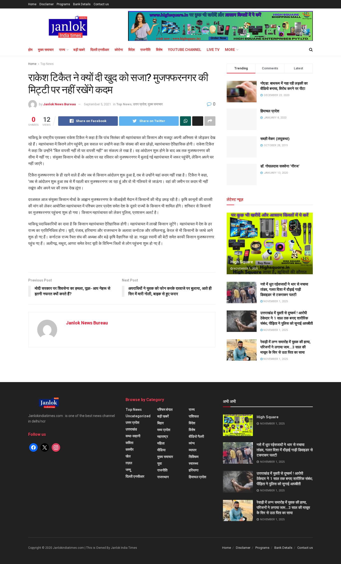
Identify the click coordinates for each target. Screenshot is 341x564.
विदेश (131, 50)
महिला (161, 443)
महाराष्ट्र (162, 436)
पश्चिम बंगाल (164, 410)
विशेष (159, 50)
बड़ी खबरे (79, 50)
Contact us (101, 4)
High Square (241, 261)
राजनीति (145, 50)
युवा (159, 463)
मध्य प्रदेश (163, 430)
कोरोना (119, 50)
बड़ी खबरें (163, 416)
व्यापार (192, 450)
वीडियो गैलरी (196, 436)
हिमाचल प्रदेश (269, 111)
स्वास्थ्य (193, 463)
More (230, 50)
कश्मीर (130, 449)
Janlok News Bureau (59, 104)
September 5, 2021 (97, 104)
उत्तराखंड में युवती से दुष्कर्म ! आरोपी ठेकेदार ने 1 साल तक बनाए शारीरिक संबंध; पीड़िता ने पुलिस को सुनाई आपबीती (286, 318)
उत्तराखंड (131, 429)
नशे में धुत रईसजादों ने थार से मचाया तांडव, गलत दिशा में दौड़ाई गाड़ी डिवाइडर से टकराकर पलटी (284, 289)
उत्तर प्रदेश (139, 104)
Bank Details (82, 4)
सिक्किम (193, 457)
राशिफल (194, 416)
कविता (129, 443)
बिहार (160, 423)
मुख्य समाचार (46, 50)
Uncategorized (138, 416)
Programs (63, 4)
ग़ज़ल (129, 463)
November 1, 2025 (245, 268)
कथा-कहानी (133, 436)
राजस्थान (163, 477)
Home (32, 4)
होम (30, 50)
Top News (47, 64)
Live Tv (213, 50)
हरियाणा (193, 470)
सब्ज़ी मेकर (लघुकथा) (275, 139)
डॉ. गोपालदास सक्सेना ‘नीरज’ (280, 166)
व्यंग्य (192, 443)
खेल (128, 456)
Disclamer (46, 4)
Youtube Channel (184, 50)
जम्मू (128, 470)
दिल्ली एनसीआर (99, 50)
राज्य (62, 50)
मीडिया (161, 450)
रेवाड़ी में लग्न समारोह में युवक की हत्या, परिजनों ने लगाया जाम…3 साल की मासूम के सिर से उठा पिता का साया (285, 347)
